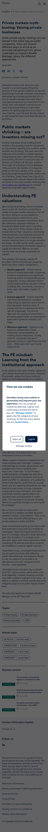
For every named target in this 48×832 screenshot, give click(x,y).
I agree (31, 439)
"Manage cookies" (24, 412)
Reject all (17, 439)
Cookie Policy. (22, 422)
